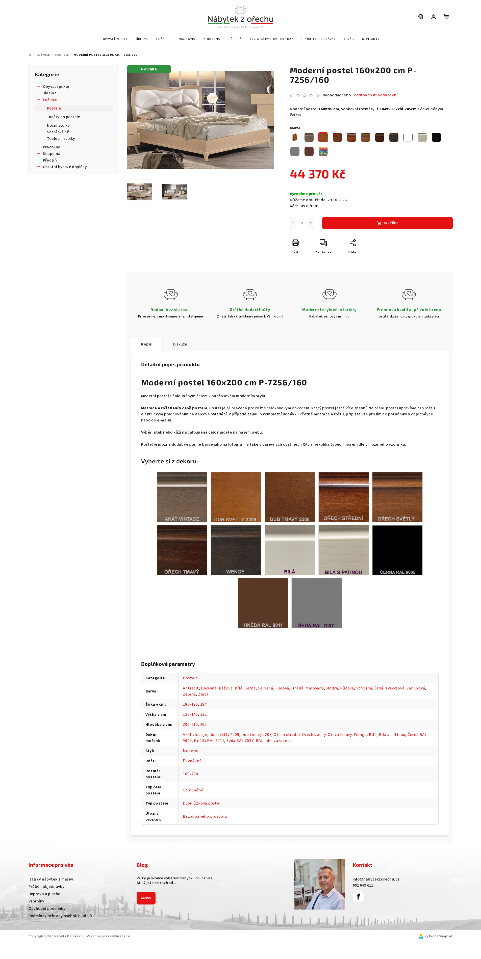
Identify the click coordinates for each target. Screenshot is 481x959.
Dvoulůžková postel (201, 803)
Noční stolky (58, 125)
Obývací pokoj (56, 86)
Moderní (190, 751)
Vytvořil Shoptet (438, 936)
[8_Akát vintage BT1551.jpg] (182, 497)
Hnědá (297, 688)
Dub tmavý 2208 (256, 734)
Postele (54, 108)
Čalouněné (193, 790)
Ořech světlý (314, 734)
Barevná (209, 688)
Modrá (332, 688)
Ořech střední (287, 734)
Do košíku (390, 223)
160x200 (190, 774)
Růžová (347, 688)
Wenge (360, 734)
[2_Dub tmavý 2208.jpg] (290, 497)
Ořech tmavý (340, 734)
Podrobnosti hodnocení (375, 95)
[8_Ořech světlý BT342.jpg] (397, 497)
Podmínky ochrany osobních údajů (60, 916)
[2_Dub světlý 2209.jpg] (236, 497)
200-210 (190, 724)
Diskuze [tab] (180, 344)
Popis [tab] (146, 344)
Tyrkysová (394, 688)
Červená (265, 688)
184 (203, 704)
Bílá (238, 688)
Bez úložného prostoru (205, 816)
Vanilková (416, 688)
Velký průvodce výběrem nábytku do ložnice (175, 878)
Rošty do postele (64, 117)
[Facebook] (358, 896)
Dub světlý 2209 (224, 734)
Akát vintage (195, 734)
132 (203, 714)
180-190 (190, 704)
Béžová (226, 688)
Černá (250, 688)
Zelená (189, 694)
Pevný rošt (193, 761)
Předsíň (50, 160)
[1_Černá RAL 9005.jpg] (397, 549)
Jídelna (50, 93)
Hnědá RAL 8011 (209, 740)
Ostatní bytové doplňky (65, 167)
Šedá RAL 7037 (240, 740)
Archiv (146, 898)
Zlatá (203, 694)
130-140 (190, 714)
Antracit (191, 688)
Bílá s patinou (392, 734)
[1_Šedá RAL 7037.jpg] (317, 603)
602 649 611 (363, 885)
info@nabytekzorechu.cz (376, 879)
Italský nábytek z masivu (52, 879)
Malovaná (315, 688)
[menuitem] (114, 39)
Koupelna (52, 153)
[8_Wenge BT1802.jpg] (236, 550)
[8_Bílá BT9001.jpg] (290, 550)
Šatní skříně (58, 132)
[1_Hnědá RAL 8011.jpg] (263, 603)
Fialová (282, 688)
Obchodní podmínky (47, 908)
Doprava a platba (45, 894)
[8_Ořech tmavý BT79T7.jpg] (182, 550)
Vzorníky (36, 901)
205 (203, 724)
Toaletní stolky (61, 138)
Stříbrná (364, 688)
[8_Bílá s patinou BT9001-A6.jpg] (344, 550)
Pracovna (52, 147)
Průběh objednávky (47, 886)
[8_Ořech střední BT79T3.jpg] (344, 497)
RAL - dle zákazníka (274, 740)
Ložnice (50, 99)
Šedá (378, 688)
